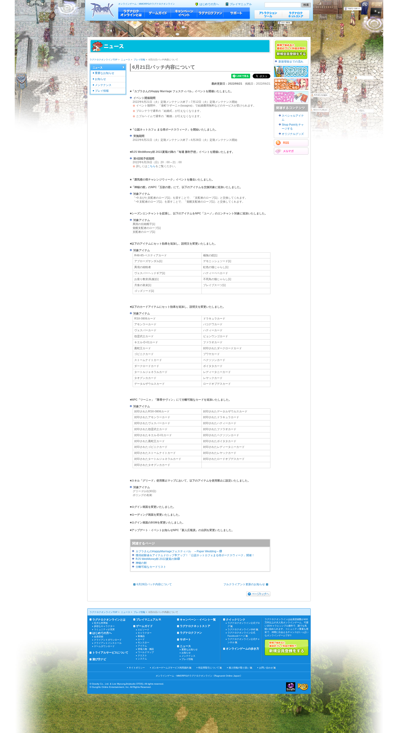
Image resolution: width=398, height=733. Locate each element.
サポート (236, 13)
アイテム (142, 645)
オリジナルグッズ (293, 134)
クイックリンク (235, 619)
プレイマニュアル (241, 4)
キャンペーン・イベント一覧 (198, 619)
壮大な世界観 (101, 623)
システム (142, 658)
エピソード (143, 629)
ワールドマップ (146, 652)
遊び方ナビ (99, 659)
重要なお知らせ (104, 73)
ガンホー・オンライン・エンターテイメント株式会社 (290, 687)
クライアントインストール (108, 643)
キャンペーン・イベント (184, 13)
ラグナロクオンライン (102, 10)
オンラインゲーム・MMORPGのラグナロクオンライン (146, 4)
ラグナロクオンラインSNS (241, 629)
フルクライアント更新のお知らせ (244, 584)
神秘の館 (141, 563)
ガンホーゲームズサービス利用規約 (170, 667)
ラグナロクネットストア (296, 14)
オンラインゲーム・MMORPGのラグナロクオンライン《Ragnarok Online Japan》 (199, 675)
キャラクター (145, 633)
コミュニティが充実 (104, 629)
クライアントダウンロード (108, 639)
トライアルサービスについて (110, 652)
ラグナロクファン (210, 13)
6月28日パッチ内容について (154, 584)
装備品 (141, 636)
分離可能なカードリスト (151, 566)
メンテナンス (103, 85)
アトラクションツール (268, 14)
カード (141, 639)
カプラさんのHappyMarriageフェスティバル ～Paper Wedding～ (177, 551)
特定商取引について (208, 667)
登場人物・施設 (146, 649)
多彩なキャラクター (104, 626)
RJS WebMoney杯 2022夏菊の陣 (156, 559)
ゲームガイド (158, 13)
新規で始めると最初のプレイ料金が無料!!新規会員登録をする (286, 647)
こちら (151, 166)
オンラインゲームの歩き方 (242, 648)
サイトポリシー (137, 667)
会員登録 (98, 636)
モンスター (143, 642)
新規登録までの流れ (290, 61)
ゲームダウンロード (104, 646)
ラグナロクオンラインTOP (103, 59)
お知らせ (100, 79)
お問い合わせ (266, 667)
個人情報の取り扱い (239, 667)
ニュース (125, 59)
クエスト (142, 655)
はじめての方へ (209, 4)
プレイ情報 (139, 59)
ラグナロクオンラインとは (131, 13)
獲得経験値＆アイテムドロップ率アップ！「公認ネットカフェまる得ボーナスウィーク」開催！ (195, 555)
